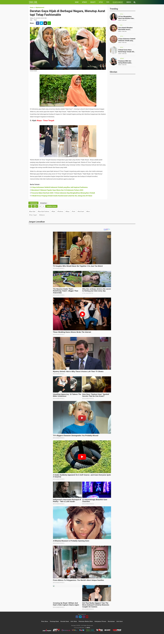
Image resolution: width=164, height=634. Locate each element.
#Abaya (67, 211)
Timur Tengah (48, 120)
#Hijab (53, 211)
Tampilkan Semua (51, 206)
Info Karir (120, 621)
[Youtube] (87, 616)
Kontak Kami (65, 621)
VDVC (88, 627)
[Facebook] (77, 616)
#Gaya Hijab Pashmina (43, 211)
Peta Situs (44, 621)
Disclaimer (111, 621)
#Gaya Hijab (32, 211)
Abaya (39, 120)
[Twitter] (80, 616)
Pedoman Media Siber (86, 621)
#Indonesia (42, 215)
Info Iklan (74, 621)
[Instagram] (83, 616)
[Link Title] (33, 2)
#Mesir (88, 211)
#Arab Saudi (81, 211)
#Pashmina (60, 211)
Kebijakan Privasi (100, 621)
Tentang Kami (54, 621)
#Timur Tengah (33, 215)
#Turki (73, 211)
